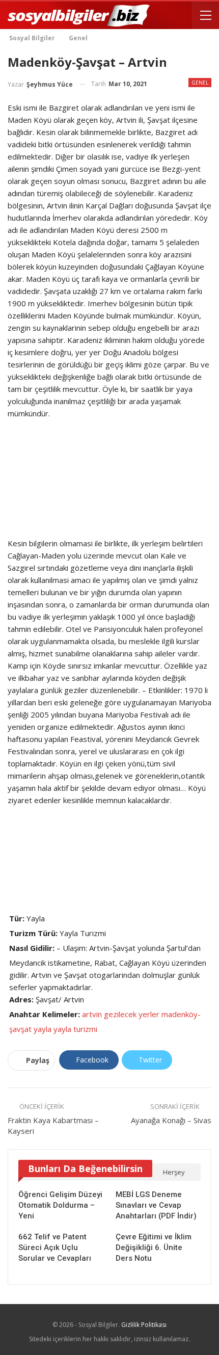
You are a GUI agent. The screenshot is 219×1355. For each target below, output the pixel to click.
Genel (199, 82)
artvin (92, 1014)
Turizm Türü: (33, 933)
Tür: (16, 918)
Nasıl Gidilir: (31, 948)
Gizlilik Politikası (144, 1324)
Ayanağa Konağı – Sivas (171, 1120)
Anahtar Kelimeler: (44, 1014)
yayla (42, 1029)
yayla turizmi (75, 1029)
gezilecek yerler (131, 1014)
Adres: (21, 999)
